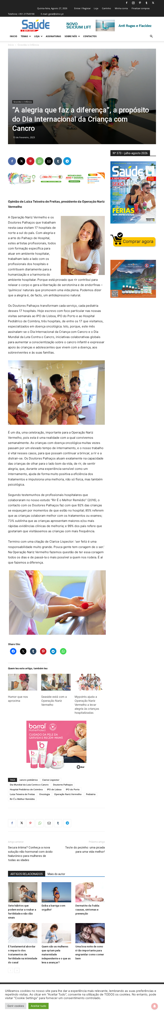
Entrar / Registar (82, 8)
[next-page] (16, 970)
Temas (24, 36)
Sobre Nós (71, 36)
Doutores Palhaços (63, 784)
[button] (151, 36)
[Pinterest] (140, 3)
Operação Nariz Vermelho (68, 794)
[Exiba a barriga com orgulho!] (56, 892)
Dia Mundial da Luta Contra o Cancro (29, 784)
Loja (96, 8)
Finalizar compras (141, 8)
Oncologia (44, 794)
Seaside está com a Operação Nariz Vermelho (54, 700)
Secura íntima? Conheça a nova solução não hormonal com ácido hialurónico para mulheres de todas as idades (30, 854)
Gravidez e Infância (22, 101)
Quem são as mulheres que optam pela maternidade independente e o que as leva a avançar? (56, 954)
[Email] (49, 161)
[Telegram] (67, 161)
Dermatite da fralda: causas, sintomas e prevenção (87, 909)
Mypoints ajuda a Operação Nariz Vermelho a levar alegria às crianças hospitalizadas (87, 704)
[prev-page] (10, 970)
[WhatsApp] (40, 161)
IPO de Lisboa (54, 789)
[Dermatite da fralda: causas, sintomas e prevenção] (90, 892)
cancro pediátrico (29, 779)
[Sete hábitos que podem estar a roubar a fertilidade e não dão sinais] (22, 892)
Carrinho (106, 8)
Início (11, 44)
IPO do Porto (73, 789)
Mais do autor (56, 874)
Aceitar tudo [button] (38, 1005)
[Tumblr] (146, 3)
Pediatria (90, 794)
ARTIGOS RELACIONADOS (26, 874)
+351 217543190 (26, 13)
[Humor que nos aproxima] (22, 682)
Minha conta (121, 8)
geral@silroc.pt (56, 13)
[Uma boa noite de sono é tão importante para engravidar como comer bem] (90, 933)
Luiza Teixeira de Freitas (22, 794)
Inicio (13, 36)
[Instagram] (133, 3)
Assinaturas (53, 36)
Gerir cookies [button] (15, 1005)
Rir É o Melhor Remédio (22, 798)
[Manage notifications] (154, 1006)
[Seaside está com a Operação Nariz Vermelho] (55, 682)
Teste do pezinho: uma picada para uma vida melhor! (85, 849)
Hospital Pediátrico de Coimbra (26, 789)
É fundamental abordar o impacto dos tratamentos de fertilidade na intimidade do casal (22, 954)
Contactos (90, 36)
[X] (153, 3)
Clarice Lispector (50, 779)
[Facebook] (127, 3)
